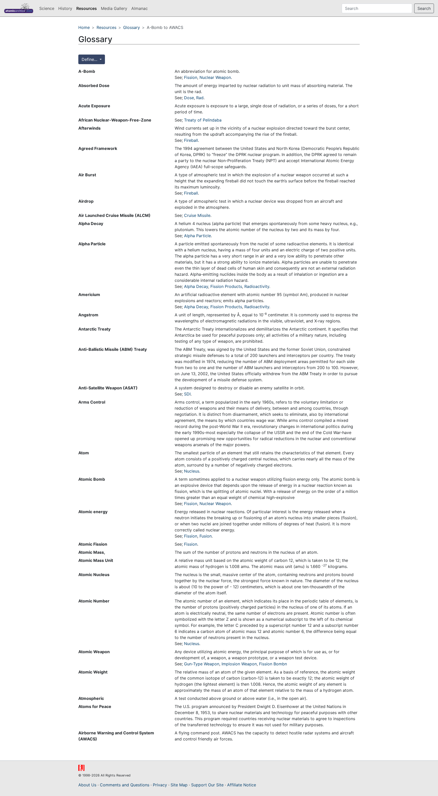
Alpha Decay (196, 286)
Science (46, 8)
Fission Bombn (273, 663)
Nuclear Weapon (215, 77)
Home (84, 27)
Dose (189, 97)
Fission (190, 77)
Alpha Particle (197, 235)
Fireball (191, 140)
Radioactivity (256, 286)
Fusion (205, 536)
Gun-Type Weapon (201, 663)
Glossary (131, 27)
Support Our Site (207, 784)
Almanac (139, 8)
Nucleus (191, 471)
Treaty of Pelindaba (203, 120)
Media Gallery (114, 8)
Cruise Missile (197, 215)
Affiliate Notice (241, 784)
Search (424, 8)
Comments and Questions (124, 784)
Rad (200, 97)
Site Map (179, 784)
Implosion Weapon (239, 663)
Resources (86, 8)
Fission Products (226, 286)
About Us (87, 784)
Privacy (160, 784)
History (65, 8)
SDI (187, 393)
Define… (90, 59)
